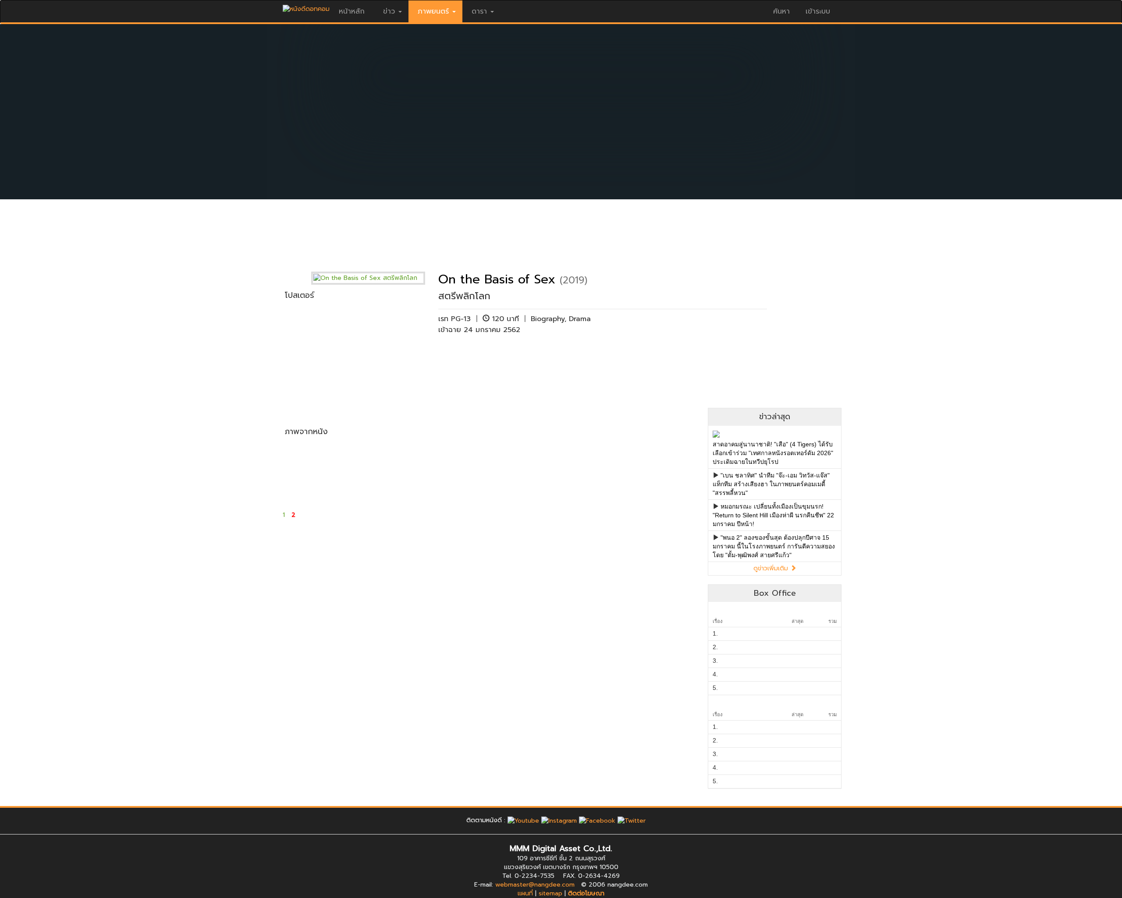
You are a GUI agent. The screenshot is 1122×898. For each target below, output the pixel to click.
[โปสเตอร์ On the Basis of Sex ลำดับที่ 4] (524, 355)
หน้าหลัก (351, 11)
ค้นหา (781, 11)
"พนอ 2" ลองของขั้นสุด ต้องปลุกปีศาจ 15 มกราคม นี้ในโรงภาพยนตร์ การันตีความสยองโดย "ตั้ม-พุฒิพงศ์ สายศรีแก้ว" (774, 546)
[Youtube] (523, 820)
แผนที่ (525, 893)
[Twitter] (632, 820)
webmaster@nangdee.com (535, 884)
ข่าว (389, 11)
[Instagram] (559, 820)
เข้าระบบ (818, 11)
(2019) (573, 280)
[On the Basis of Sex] (374, 278)
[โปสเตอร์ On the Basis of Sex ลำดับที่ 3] (454, 355)
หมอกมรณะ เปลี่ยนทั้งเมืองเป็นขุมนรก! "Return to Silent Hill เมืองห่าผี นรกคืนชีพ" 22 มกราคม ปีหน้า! (773, 515)
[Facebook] (597, 820)
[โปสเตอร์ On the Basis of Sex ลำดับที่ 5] (594, 355)
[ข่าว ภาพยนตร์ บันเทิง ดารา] (306, 6)
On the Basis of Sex (496, 279)
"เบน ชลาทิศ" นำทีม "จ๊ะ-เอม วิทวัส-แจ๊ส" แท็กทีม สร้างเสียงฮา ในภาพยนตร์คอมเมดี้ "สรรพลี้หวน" (771, 484)
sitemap (550, 893)
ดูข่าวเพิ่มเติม (771, 568)
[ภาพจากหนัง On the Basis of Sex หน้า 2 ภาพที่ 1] (315, 471)
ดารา (479, 11)
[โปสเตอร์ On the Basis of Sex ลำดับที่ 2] (385, 355)
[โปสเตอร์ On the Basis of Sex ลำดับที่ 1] (315, 355)
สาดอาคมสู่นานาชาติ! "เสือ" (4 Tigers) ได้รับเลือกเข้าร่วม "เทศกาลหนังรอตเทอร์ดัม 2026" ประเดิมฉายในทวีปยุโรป (773, 453)
